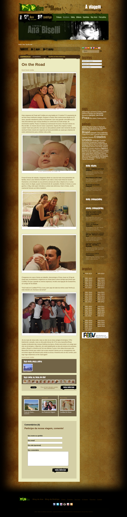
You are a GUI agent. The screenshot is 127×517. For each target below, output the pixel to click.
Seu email (31, 440)
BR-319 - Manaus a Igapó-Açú (95, 235)
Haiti (100, 143)
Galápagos (95, 140)
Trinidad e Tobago (95, 158)
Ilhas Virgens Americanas (90, 146)
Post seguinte (45, 397)
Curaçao (96, 134)
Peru (83, 152)
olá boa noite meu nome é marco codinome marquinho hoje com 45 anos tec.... (94, 239)
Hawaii (104, 143)
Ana (24, 44)
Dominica (103, 134)
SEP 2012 (88, 298)
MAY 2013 (101, 280)
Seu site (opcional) (34, 445)
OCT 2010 (88, 324)
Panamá (99, 150)
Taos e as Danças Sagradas (92, 225)
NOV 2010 (88, 322)
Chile (98, 133)
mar (94, 113)
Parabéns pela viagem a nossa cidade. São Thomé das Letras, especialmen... (95, 258)
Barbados (103, 128)
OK (100, 51)
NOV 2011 (88, 308)
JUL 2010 (88, 330)
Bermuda (89, 130)
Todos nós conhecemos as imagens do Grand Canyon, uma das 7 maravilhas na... (94, 189)
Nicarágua (92, 150)
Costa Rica (85, 134)
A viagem (92, 8)
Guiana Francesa (93, 143)
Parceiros (102, 17)
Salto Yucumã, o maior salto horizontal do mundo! (94, 214)
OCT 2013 (88, 282)
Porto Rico (89, 152)
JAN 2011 (101, 316)
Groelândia (85, 142)
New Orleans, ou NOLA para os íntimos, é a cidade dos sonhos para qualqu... (94, 180)
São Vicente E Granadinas (90, 156)
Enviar (60, 470)
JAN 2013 (101, 287)
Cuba (91, 134)
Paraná (27, 70)
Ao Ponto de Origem (48, 412)
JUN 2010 (101, 320)
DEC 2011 (88, 306)
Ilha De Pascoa (94, 145)
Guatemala (101, 142)
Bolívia (95, 130)
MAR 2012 (101, 298)
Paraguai (105, 150)
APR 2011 (101, 310)
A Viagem (85, 499)
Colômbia (103, 133)
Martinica (98, 148)
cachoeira (93, 111)
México (104, 148)
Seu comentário (33, 450)
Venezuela (90, 159)
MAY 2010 (101, 322)
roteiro (94, 118)
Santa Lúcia (104, 155)
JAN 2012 (101, 302)
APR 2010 (101, 324)
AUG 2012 (88, 300)
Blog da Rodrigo (52, 499)
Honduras (85, 145)
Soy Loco (94, 17)
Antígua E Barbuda (98, 127)
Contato (99, 499)
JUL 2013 (88, 287)
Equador (91, 137)
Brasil (86, 132)
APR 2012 (101, 296)
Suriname (85, 158)
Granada (103, 140)
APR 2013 (101, 282)
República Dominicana (100, 152)
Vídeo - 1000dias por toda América (95, 169)
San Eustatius (94, 155)
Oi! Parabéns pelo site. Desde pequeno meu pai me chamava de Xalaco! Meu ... (94, 229)
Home (20, 44)
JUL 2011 (88, 316)
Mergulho (99, 113)
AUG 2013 (88, 286)
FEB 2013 (101, 286)
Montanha (85, 115)
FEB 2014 (88, 273)
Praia (85, 118)
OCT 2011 (88, 310)
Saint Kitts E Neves (100, 153)
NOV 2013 (88, 280)
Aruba (91, 128)
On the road (29, 44)
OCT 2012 (88, 296)
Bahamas (96, 128)
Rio (91, 118)
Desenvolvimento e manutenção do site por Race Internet (78, 511)
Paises (59, 17)
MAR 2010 (101, 326)
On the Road (33, 64)
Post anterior (27, 397)
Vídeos (63, 499)
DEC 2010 (88, 320)
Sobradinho (90, 255)
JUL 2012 (88, 302)
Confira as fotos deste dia (57, 56)
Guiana (84, 143)
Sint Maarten (104, 156)
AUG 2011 (88, 314)
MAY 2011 (101, 308)
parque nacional (96, 115)
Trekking (100, 118)
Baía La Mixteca (27, 371)
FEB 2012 (101, 300)
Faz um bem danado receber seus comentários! (49, 387)
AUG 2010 (88, 328)
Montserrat (85, 150)
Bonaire (100, 130)
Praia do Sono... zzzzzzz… (29, 412)
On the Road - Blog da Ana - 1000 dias (40, 7)
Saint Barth (89, 153)
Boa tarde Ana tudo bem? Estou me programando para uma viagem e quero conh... (94, 218)
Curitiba (32, 70)
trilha (104, 118)
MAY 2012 (101, 294)
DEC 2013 (88, 278)
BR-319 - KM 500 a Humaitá (92, 245)
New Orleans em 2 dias (94, 177)
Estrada (90, 113)
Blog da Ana (38, 499)
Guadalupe (93, 142)
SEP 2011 (88, 312)
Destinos (66, 17)
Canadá (93, 133)
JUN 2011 (101, 306)
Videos (78, 17)
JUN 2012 (101, 292)
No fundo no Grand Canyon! (92, 185)
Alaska (84, 127)
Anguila (89, 127)
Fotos (73, 17)
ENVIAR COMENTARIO (68, 387)
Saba (83, 153)
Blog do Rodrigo (63, 397)
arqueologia (86, 111)
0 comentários (36, 56)
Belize (84, 130)
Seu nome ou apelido (35, 436)
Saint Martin (86, 155)
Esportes (86, 17)
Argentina (85, 128)
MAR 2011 (101, 312)
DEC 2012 (88, 292)
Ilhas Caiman (103, 145)
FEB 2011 (101, 314)
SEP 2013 (88, 284)
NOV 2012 (88, 294)
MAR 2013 (101, 284)
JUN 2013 (101, 278)
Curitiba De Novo (65, 412)
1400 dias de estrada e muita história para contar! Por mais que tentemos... (94, 173)
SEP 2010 (88, 326)
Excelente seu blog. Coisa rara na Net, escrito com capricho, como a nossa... (95, 249)
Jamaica (91, 148)
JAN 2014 (101, 273)
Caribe (99, 111)
